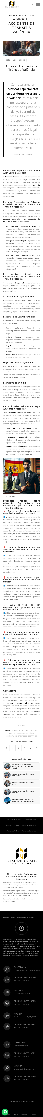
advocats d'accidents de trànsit (21, 733)
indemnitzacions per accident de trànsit (21, 736)
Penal (24, 16)
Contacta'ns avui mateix (11, 899)
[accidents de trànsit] (21, 48)
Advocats (13, 16)
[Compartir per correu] (37, 748)
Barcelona (20, 967)
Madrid (18, 1013)
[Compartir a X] (12, 748)
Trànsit (30, 16)
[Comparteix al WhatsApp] (19, 748)
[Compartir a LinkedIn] (31, 748)
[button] (5, 1112)
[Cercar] (31, 4)
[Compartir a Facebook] (6, 748)
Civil (19, 16)
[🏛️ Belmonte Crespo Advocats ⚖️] (17, 4)
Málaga (18, 1066)
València (19, 990)
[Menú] (37, 4)
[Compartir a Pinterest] (25, 748)
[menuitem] (31, 4)
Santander (20, 1042)
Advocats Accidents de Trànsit (26, 730)
